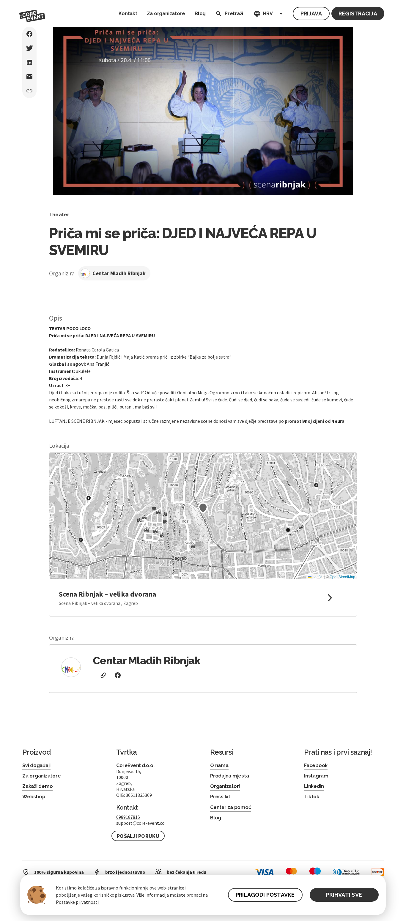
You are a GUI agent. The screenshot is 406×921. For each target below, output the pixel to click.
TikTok (311, 796)
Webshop (33, 796)
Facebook (316, 765)
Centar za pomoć (230, 807)
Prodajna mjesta (229, 776)
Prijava (311, 13)
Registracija (358, 13)
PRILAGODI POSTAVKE (265, 895)
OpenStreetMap (342, 576)
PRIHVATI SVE (344, 895)
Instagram (316, 776)
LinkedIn (314, 786)
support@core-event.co (140, 823)
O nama (219, 765)
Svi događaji (36, 765)
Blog (200, 13)
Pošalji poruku (138, 835)
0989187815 (128, 817)
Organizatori (225, 786)
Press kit (220, 796)
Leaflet (317, 576)
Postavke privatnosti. (78, 902)
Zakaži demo (37, 786)
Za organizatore (166, 13)
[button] (203, 508)
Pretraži (234, 13)
